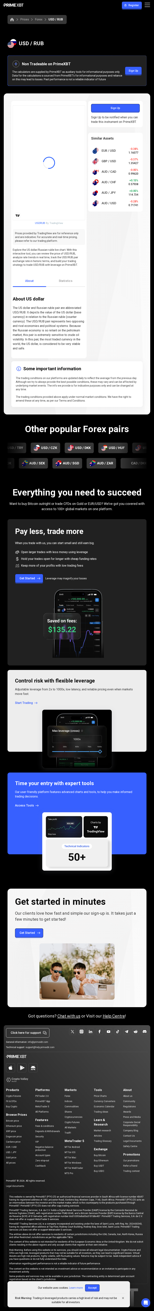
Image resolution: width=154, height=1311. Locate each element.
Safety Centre (130, 1146)
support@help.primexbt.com (40, 1047)
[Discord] (144, 1031)
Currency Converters (104, 1101)
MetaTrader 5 (42, 1106)
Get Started (27, 578)
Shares (68, 1112)
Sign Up (133, 70)
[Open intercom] (145, 1302)
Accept (92, 1287)
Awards (127, 1112)
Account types (42, 1155)
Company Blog (130, 1130)
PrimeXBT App (42, 1101)
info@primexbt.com (38, 1042)
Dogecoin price (14, 1136)
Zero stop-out (42, 1160)
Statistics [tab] (66, 281)
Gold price (11, 1157)
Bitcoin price (12, 1121)
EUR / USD (11, 1147)
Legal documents (15, 1186)
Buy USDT (99, 1166)
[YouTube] (108, 1031)
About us (127, 1096)
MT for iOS (70, 1152)
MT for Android (72, 1147)
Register (133, 5)
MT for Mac (70, 1157)
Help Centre (114, 1016)
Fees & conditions (44, 1126)
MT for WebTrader (74, 1168)
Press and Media (132, 1117)
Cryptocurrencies (73, 1117)
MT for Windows (73, 1163)
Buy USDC (99, 1171)
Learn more (76, 1287)
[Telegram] (126, 1031)
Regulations (129, 1106)
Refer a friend (130, 1166)
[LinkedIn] (90, 1031)
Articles (98, 1136)
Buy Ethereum (101, 1160)
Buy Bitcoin (100, 1155)
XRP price (11, 1131)
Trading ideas (101, 1112)
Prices (24, 19)
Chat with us (68, 1016)
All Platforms (42, 1112)
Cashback (40, 1166)
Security (39, 1136)
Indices (68, 1101)
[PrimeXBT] (13, 5)
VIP (37, 1142)
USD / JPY (11, 1152)
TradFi (68, 1133)
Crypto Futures (13, 1096)
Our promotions (131, 1160)
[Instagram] (81, 1031)
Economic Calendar (104, 1106)
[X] (72, 1031)
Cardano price (13, 1142)
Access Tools (24, 805)
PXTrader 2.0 (42, 1096)
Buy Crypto (11, 1106)
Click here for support (26, 1033)
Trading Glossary (103, 1141)
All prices (11, 1163)
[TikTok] (117, 1031)
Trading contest (131, 1171)
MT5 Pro (69, 1173)
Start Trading (24, 703)
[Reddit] (135, 1031)
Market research (102, 1130)
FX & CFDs (11, 1101)
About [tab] (29, 281)
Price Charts (100, 1096)
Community (129, 1101)
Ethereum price (14, 1126)
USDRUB (40, 223)
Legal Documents (132, 1141)
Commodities (72, 1106)
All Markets (70, 1127)
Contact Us (129, 1136)
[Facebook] (99, 1031)
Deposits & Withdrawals (47, 1131)
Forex (38, 19)
